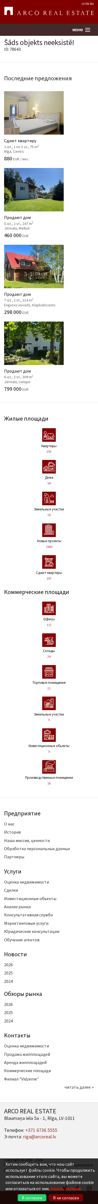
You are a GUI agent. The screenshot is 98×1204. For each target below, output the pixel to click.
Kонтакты (17, 1035)
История (12, 832)
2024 (8, 981)
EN (87, 4)
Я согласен (32, 1197)
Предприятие (22, 813)
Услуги (13, 871)
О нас (9, 824)
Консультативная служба (28, 914)
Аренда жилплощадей (25, 1062)
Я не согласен (66, 1197)
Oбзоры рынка (23, 993)
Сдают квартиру (30, 143)
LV (83, 4)
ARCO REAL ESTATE (49, 12)
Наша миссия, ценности (27, 840)
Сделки (11, 890)
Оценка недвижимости (26, 882)
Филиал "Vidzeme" (21, 1079)
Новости (15, 954)
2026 (8, 964)
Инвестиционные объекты (30, 898)
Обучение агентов (21, 939)
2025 (8, 973)
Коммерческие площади (36, 592)
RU (92, 4)
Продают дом (30, 220)
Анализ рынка (17, 906)
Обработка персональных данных (37, 848)
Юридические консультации (31, 931)
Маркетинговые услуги (26, 923)
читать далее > (79, 1087)
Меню (77, 30)
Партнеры (14, 856)
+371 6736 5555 (41, 1130)
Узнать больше (65, 1188)
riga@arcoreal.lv (39, 1136)
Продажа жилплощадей (27, 1054)
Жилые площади (26, 418)
